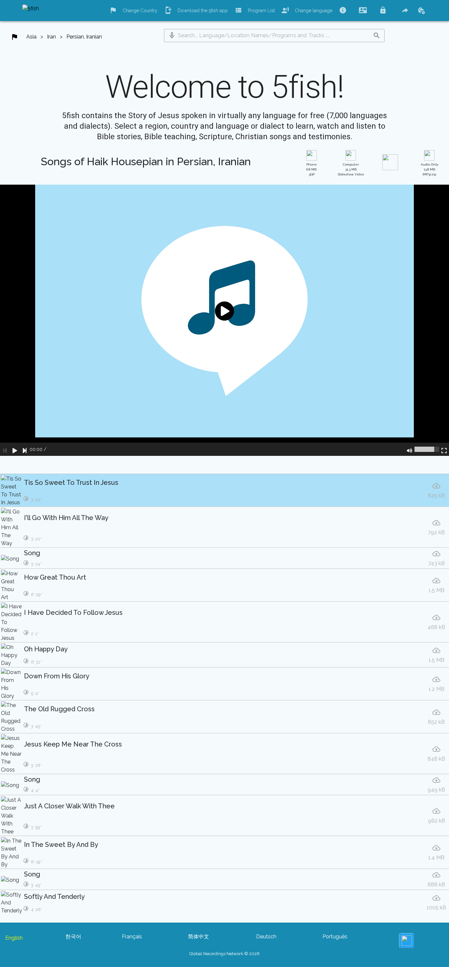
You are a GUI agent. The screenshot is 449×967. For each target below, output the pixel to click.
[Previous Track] (5, 449)
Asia (31, 37)
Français (132, 936)
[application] (224, 320)
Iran (51, 37)
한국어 (73, 936)
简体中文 (198, 936)
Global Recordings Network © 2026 (224, 953)
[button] (172, 35)
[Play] (15, 449)
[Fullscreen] (444, 449)
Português (334, 936)
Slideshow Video (351, 169)
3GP (311, 169)
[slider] (426, 449)
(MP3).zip (429, 169)
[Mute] (409, 449)
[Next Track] (25, 449)
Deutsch (266, 936)
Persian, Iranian (84, 37)
